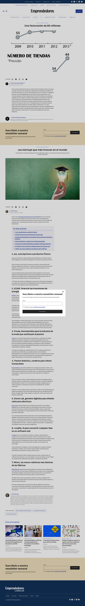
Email (24, 300)
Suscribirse (42, 311)
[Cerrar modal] (63, 292)
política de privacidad (39, 307)
